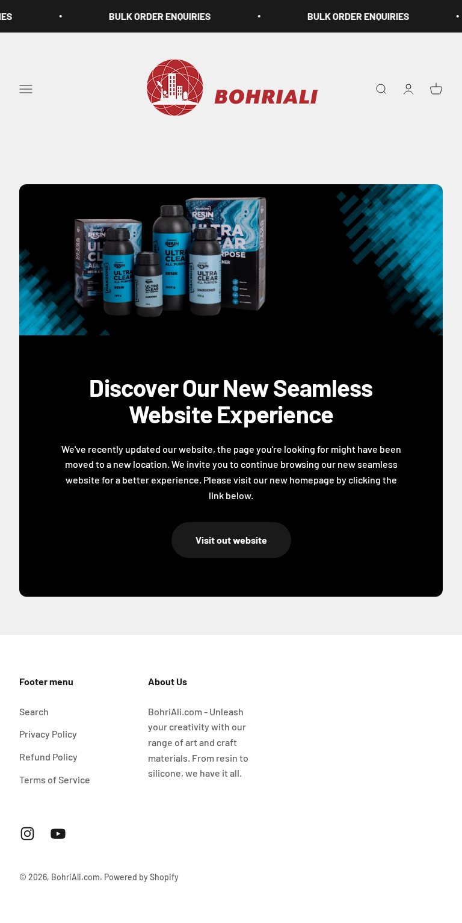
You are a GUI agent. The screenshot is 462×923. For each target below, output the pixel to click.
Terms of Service (54, 779)
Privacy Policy (48, 733)
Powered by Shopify (141, 877)
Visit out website (231, 539)
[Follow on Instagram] (27, 833)
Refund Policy (48, 756)
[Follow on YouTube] (58, 833)
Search (34, 711)
